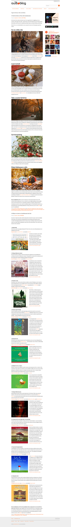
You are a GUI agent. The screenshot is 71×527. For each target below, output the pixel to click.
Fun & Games (28, 8)
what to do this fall (30, 210)
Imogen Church (18, 57)
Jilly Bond (29, 231)
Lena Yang (23, 17)
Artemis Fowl (19, 128)
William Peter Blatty (20, 399)
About (45, 8)
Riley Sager (22, 194)
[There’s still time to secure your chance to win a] (52, 47)
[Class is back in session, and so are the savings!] (57, 37)
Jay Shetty (36, 160)
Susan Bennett (30, 425)
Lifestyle (22, 8)
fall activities (41, 208)
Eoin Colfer (24, 128)
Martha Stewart (23, 341)
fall (36, 514)
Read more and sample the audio (34, 245)
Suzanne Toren (32, 344)
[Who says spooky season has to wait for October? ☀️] (57, 52)
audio (28, 514)
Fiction (42, 514)
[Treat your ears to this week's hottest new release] (52, 37)
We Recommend (15, 8)
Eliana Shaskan (39, 399)
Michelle (22, 215)
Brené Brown (27, 312)
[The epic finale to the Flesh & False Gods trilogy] (47, 42)
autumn (34, 514)
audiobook (33, 208)
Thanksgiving (25, 515)
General (15, 208)
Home (12, 518)
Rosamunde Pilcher (19, 231)
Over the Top (40, 123)
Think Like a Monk (24, 210)
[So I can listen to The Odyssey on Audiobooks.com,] (57, 42)
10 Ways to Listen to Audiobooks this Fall (21, 213)
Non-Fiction (20, 515)
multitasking (16, 515)
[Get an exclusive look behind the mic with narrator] (47, 37)
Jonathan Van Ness (26, 123)
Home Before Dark (27, 194)
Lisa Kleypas (23, 483)
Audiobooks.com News (37, 8)
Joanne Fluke (23, 344)
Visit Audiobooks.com (52, 8)
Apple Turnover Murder (15, 344)
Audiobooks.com (17, 518)
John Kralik (20, 454)
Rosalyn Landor (32, 483)
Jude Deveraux (21, 425)
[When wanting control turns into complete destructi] (47, 47)
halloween (12, 515)
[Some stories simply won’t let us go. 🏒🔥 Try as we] (47, 52)
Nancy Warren (23, 92)
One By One (33, 209)
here (39, 205)
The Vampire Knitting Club (17, 210)
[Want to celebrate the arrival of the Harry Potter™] (52, 52)
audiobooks (31, 514)
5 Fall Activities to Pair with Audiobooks (21, 15)
